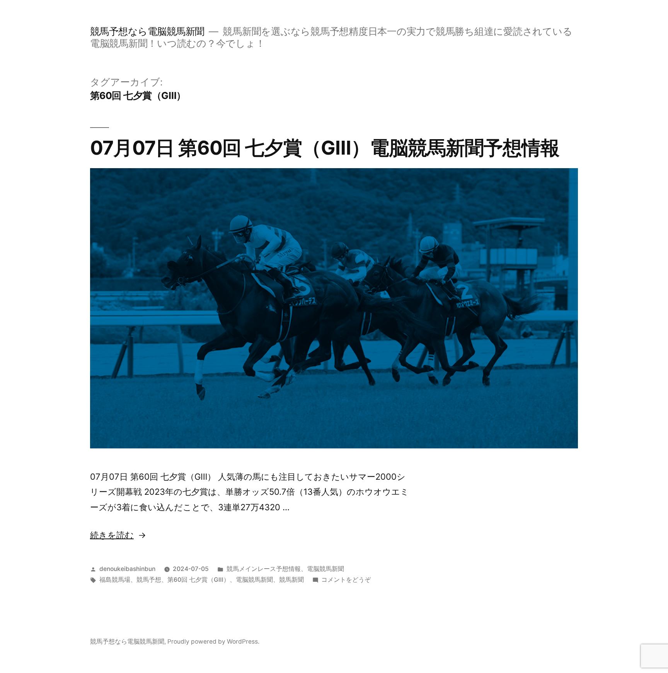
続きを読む (112, 535)
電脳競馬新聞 (325, 568)
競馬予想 (148, 579)
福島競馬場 (114, 579)
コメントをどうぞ (346, 579)
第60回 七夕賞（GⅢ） (198, 579)
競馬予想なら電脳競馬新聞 (147, 31)
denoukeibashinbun (127, 568)
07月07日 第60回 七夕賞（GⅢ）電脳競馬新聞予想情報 (324, 147)
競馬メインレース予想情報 (264, 568)
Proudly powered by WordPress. (213, 641)
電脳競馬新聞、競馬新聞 (270, 579)
